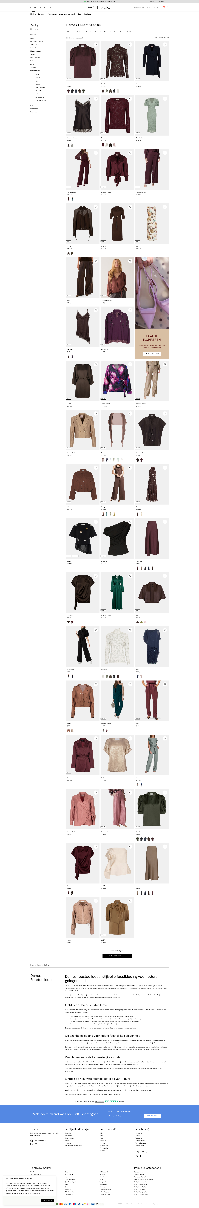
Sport (80, 14)
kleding (46, 965)
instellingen (33, 1193)
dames (39, 965)
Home (32, 965)
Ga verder (47, 1200)
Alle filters (129, 32)
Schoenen (41, 14)
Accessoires (52, 14)
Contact (151, 1)
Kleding (33, 14)
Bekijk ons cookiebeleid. (14, 1193)
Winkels (161, 1)
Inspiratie (87, 14)
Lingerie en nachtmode (67, 14)
